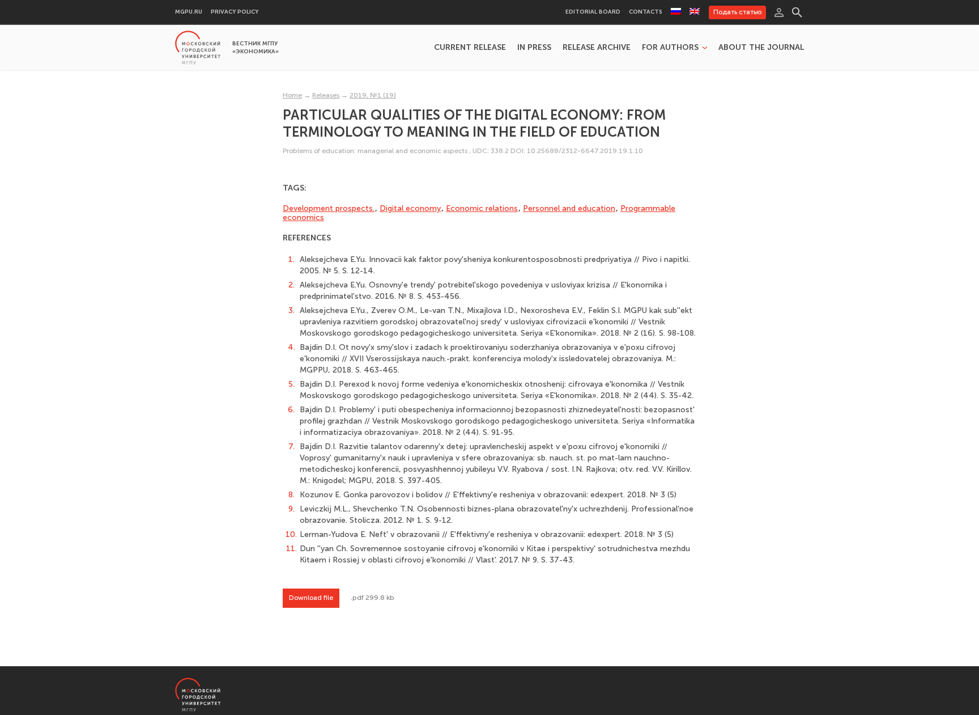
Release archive (597, 47)
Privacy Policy (234, 12)
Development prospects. (328, 208)
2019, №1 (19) (373, 95)
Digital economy (410, 208)
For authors (670, 47)
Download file (311, 598)
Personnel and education (569, 208)
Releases (325, 95)
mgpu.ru (188, 12)
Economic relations (482, 208)
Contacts (645, 12)
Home (292, 95)
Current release (470, 47)
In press (534, 47)
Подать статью (737, 12)
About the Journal (761, 47)
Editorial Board (592, 12)
